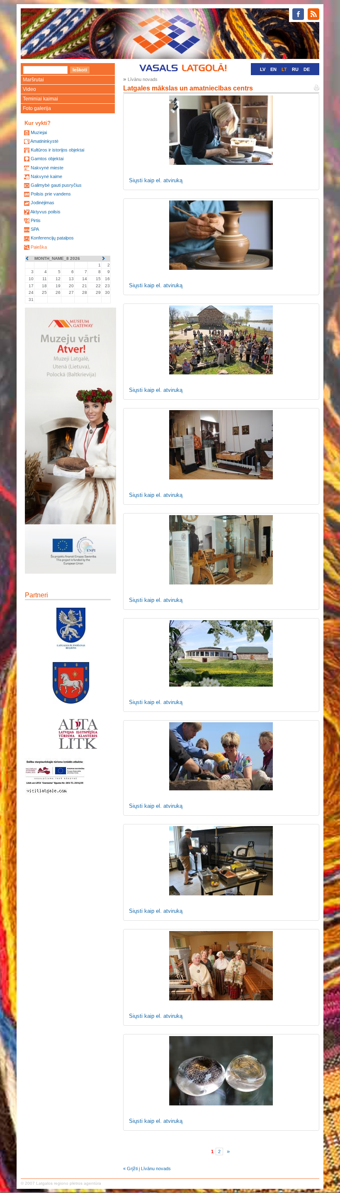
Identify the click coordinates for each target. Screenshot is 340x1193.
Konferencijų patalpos (52, 237)
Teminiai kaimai (40, 99)
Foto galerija (37, 108)
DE (307, 69)
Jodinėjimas (42, 202)
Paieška (39, 246)
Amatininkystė (44, 141)
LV (262, 69)
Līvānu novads (143, 79)
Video (29, 89)
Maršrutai (33, 80)
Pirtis (36, 220)
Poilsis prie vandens (51, 193)
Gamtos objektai (47, 158)
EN (273, 69)
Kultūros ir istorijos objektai (57, 149)
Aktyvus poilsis (45, 211)
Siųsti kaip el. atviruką (155, 180)
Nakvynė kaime (46, 176)
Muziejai (39, 132)
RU (295, 69)
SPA (35, 229)
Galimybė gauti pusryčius (56, 185)
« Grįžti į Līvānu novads (147, 1168)
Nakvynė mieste (47, 167)
